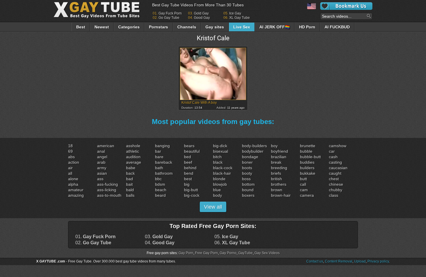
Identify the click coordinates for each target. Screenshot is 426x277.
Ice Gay (235, 13)
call (303, 184)
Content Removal (338, 261)
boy (274, 146)
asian (102, 173)
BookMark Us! (346, 6)
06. (232, 242)
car (332, 151)
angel (102, 157)
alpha (73, 184)
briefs (276, 173)
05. (226, 236)
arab (101, 162)
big (187, 184)
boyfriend (279, 151)
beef (188, 162)
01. (95, 236)
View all (213, 207)
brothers (278, 184)
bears (189, 146)
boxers (248, 195)
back (130, 173)
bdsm (160, 184)
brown (276, 190)
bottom (248, 184)
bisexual (220, 151)
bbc (158, 179)
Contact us (314, 261)
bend (188, 173)
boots (247, 168)
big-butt (191, 190)
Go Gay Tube (169, 18)
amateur (75, 190)
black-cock (222, 168)
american (105, 146)
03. (159, 236)
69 (70, 151)
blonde (219, 179)
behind (190, 168)
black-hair (222, 173)
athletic (132, 151)
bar (158, 151)
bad (129, 179)
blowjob (220, 184)
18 (70, 146)
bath (159, 168)
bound (248, 190)
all (70, 173)
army (101, 168)
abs (71, 157)
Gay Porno (228, 253)
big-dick (220, 146)
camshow (337, 146)
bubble (306, 151)
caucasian (338, 168)
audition (133, 157)
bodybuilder (252, 151)
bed (187, 157)
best (188, 179)
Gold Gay (201, 13)
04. (159, 242)
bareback (163, 162)
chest (334, 179)
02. (93, 242)
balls (130, 195)
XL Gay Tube (239, 18)
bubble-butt (310, 157)
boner (247, 162)
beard (160, 195)
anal (101, 151)
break (276, 162)
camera (307, 195)
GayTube (245, 253)
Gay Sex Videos (267, 253)
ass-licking (106, 190)
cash (333, 157)
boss (246, 179)
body (217, 195)
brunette (307, 146)
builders (307, 168)
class (333, 195)
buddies (307, 162)
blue (217, 190)
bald (130, 190)
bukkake (307, 173)
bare (159, 157)
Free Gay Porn (206, 253)
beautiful (192, 151)
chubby (335, 190)
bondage (250, 157)
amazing (76, 195)
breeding (279, 168)
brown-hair (281, 195)
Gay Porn (186, 253)
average (133, 162)
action (73, 162)
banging (162, 146)
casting (335, 162)
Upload (360, 261)
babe (130, 168)
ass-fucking (107, 184)
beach (160, 190)
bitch (217, 157)
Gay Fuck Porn (170, 13)
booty (247, 173)
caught (335, 173)
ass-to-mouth (109, 195)
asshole (133, 146)
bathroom (164, 173)
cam (304, 190)
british (276, 179)
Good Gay (202, 18)
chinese (336, 184)
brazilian (278, 157)
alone (73, 179)
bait (129, 184)
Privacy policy (378, 261)
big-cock (191, 195)
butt (303, 179)
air (70, 168)
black (218, 162)
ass (100, 179)
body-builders (254, 146)
